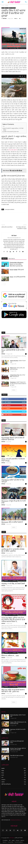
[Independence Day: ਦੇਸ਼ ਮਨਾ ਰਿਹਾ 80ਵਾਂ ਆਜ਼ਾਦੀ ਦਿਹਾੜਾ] (5, 376)
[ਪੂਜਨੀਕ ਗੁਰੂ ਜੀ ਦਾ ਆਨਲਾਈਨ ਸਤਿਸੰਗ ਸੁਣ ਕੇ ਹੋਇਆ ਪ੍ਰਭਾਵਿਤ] (14, 541)
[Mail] (14, 252)
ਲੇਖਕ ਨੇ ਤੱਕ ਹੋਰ (11, 258)
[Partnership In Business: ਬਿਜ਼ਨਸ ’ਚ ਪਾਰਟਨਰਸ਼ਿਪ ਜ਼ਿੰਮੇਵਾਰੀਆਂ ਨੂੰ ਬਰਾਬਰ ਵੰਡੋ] (5, 264)
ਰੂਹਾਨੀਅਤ (3, 615)
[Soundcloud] (17, 830)
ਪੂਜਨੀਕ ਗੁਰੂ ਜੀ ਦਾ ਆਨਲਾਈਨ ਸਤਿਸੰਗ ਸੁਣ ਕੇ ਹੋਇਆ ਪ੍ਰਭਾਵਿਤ (12, 550)
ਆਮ (2, 477)
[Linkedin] (11, 252)
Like (24, 399)
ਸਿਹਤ (3, 581)
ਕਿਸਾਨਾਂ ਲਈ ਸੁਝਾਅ (12, 7)
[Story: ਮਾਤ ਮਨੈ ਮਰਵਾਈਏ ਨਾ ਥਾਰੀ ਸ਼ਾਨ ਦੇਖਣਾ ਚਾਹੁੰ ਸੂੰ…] (14, 451)
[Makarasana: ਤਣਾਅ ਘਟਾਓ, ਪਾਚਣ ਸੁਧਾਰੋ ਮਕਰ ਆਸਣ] (5, 369)
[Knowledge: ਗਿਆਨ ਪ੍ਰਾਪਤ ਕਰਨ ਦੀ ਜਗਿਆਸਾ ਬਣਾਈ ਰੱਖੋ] (14, 430)
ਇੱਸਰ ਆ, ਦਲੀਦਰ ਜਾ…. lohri (10, 656)
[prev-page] (2, 284)
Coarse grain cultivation (9, 209)
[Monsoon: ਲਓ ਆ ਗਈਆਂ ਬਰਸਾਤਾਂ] (14, 514)
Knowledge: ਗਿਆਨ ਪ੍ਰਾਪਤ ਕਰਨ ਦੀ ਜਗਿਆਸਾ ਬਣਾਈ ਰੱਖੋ (12, 439)
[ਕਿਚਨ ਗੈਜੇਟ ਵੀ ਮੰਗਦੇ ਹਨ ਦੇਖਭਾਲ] (5, 757)
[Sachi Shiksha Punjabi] (14, 794)
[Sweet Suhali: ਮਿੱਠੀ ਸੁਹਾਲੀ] (5, 271)
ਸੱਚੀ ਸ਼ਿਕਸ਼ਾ (5, 18)
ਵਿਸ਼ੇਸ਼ (3, 435)
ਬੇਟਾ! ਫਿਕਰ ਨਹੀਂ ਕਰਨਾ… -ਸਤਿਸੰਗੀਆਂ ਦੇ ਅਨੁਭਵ (21, 227)
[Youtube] (23, 252)
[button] (2, 2)
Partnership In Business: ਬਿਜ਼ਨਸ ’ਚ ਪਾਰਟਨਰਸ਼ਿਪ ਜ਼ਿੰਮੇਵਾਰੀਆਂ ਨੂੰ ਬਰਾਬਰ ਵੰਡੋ (17, 264)
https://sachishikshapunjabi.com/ (14, 237)
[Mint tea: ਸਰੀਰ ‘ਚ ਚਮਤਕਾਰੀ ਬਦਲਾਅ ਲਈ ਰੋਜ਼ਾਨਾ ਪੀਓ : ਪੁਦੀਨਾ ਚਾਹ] (14, 677)
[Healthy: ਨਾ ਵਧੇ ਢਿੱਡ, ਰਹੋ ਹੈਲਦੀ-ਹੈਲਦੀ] (14, 571)
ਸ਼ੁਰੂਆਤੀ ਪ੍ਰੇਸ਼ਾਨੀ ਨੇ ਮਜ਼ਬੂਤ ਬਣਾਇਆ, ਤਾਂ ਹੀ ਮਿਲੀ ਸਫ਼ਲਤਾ (13, 129)
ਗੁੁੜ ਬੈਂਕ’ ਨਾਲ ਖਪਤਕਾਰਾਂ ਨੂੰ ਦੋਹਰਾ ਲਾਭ (11, 131)
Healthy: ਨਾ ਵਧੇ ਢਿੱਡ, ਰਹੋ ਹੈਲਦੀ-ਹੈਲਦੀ (13, 584)
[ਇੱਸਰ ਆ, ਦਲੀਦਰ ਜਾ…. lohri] (14, 643)
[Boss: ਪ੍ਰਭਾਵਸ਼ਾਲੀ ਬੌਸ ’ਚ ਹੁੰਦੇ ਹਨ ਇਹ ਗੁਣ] (14, 342)
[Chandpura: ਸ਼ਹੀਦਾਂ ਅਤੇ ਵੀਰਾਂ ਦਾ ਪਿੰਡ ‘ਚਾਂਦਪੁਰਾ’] (14, 472)
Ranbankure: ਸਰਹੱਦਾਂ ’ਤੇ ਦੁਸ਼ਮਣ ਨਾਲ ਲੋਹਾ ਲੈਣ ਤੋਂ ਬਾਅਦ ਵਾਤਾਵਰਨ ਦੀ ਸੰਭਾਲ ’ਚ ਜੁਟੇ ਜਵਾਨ (18, 384)
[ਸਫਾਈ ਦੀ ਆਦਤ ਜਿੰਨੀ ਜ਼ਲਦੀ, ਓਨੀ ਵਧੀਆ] (5, 743)
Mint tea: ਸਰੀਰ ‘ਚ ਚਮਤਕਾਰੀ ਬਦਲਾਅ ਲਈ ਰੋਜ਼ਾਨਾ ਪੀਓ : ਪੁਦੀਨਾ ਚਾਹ (13, 691)
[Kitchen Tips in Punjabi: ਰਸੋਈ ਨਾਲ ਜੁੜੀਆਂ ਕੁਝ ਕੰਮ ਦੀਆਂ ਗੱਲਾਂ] (5, 750)
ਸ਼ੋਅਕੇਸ (6, 5)
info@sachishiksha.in (16, 820)
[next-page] (5, 284)
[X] (20, 252)
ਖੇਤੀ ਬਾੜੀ (6, 7)
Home (2, 5)
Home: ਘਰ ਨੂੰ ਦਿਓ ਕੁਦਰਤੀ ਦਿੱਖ (17, 277)
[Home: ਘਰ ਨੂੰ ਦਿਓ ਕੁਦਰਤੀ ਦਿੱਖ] (5, 278)
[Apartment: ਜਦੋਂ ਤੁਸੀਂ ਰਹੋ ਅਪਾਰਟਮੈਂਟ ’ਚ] (5, 731)
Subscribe (23, 414)
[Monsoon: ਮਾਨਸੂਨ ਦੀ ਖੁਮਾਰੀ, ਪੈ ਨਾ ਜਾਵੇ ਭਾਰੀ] (14, 493)
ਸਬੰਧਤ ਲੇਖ (4, 258)
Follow (23, 402)
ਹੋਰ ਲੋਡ (13, 390)
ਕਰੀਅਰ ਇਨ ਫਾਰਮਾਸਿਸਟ (7, 227)
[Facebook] (4, 252)
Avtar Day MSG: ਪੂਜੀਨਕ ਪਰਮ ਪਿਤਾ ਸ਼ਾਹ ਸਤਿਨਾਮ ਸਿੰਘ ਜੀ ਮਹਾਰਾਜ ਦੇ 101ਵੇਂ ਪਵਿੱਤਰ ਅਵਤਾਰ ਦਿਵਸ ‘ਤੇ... (13, 619)
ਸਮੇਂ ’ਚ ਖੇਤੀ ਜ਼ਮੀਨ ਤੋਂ (12, 150)
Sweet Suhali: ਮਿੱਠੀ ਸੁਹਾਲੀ (17, 269)
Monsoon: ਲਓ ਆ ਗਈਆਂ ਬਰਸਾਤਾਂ (12, 522)
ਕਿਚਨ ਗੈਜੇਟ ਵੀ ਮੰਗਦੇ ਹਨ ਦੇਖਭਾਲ (16, 755)
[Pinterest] (17, 252)
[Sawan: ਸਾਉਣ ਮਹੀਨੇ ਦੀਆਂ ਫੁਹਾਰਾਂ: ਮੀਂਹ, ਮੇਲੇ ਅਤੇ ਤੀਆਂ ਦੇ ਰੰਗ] (5, 724)
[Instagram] (7, 252)
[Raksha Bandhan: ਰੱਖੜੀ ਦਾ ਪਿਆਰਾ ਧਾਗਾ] (5, 362)
